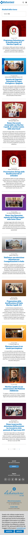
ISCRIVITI (14, 466)
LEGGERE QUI (21, 528)
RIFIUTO (19, 531)
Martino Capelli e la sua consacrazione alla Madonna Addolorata (14, 389)
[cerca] (23, 2)
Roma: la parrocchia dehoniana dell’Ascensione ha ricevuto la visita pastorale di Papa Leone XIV (14, 427)
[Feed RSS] (23, 479)
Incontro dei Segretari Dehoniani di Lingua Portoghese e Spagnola (14, 81)
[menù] (26, 2)
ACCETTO (9, 531)
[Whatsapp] (5, 479)
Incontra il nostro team (14, 508)
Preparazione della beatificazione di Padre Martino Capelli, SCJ (14, 303)
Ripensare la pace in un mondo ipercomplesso (14, 347)
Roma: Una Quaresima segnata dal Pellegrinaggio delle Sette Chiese (14, 217)
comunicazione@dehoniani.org (14, 502)
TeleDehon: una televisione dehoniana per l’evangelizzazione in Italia (14, 259)
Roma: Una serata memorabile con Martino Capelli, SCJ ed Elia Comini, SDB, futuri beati (14, 126)
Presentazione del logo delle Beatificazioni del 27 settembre (14, 174)
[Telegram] (9, 479)
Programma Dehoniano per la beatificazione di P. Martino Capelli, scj (14, 42)
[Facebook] (12, 479)
